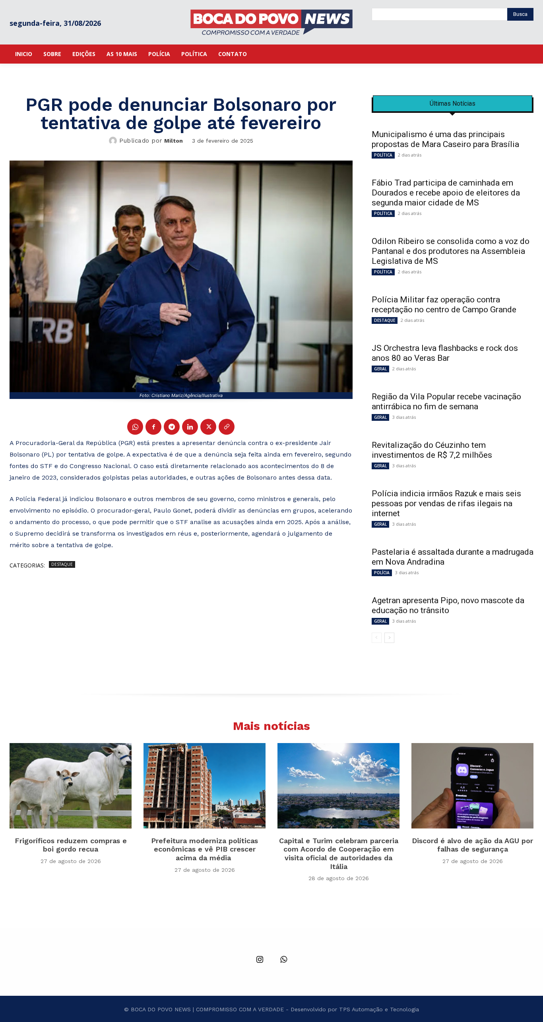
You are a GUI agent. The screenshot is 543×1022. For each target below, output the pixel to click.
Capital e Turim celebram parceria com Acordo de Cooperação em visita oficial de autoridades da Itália (338, 853)
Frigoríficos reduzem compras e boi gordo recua (71, 845)
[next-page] (389, 638)
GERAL (380, 369)
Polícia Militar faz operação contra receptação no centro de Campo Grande (444, 304)
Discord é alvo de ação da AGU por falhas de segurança (472, 845)
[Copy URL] (227, 427)
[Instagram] (260, 960)
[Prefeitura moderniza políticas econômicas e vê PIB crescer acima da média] (205, 785)
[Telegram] (172, 427)
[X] (208, 427)
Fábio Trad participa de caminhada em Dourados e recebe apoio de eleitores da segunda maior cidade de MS (446, 192)
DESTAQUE (62, 564)
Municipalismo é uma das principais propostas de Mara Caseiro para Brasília (445, 139)
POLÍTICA (383, 155)
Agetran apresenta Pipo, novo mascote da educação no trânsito (448, 605)
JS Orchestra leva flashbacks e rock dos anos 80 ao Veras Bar (445, 353)
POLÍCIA (382, 572)
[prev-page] (377, 638)
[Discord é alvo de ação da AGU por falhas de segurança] (472, 785)
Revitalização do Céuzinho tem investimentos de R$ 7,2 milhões (433, 450)
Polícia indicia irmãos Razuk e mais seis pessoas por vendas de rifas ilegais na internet (446, 503)
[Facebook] (153, 427)
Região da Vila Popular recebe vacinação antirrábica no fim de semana (446, 401)
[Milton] (114, 141)
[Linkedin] (190, 427)
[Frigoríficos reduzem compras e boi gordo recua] (71, 785)
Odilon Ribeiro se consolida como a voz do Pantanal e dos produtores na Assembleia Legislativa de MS (450, 251)
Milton (173, 140)
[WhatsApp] (135, 427)
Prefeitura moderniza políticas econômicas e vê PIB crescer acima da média (204, 849)
